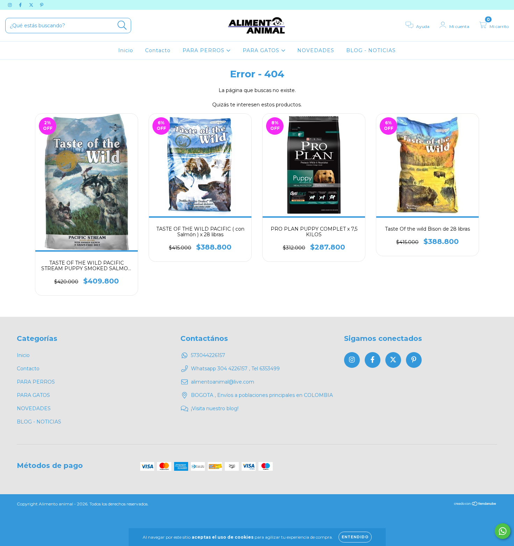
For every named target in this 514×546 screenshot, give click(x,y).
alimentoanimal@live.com (222, 382)
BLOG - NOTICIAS (371, 50)
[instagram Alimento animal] (10, 5)
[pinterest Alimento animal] (41, 5)
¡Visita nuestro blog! (214, 408)
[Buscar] (122, 25)
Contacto (158, 50)
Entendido (355, 537)
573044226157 (208, 355)
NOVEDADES (315, 50)
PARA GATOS (262, 50)
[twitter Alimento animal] (32, 5)
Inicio (125, 50)
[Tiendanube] (475, 504)
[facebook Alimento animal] (21, 5)
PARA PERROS (204, 50)
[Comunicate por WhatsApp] (503, 531)
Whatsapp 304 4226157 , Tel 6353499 (235, 368)
